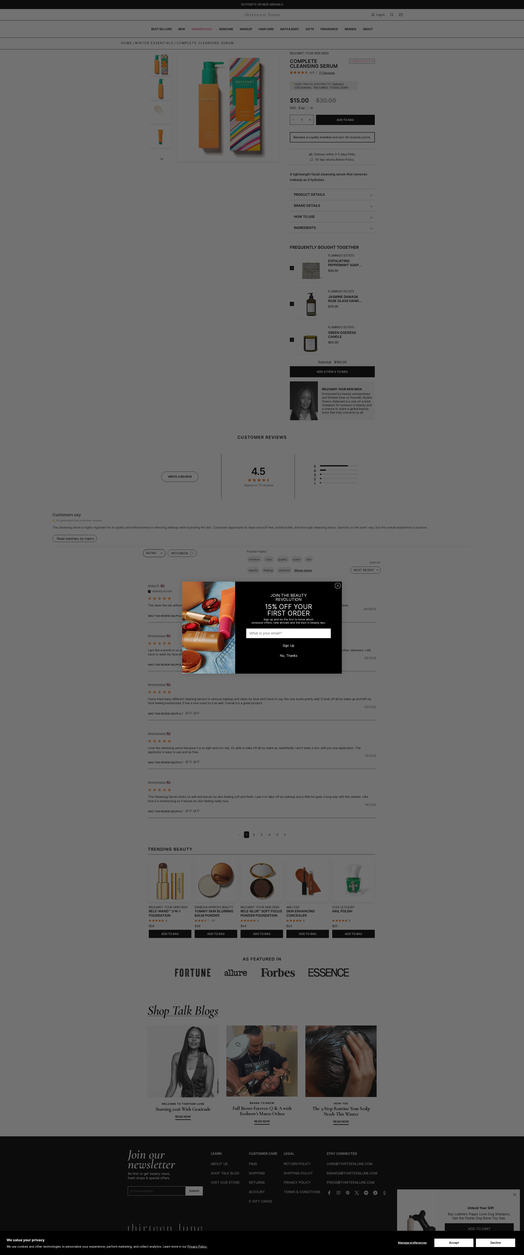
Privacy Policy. (197, 1246)
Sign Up (288, 645)
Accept (454, 1242)
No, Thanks (288, 656)
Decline (495, 1242)
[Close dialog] (337, 585)
